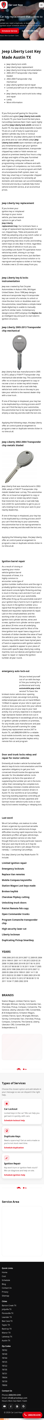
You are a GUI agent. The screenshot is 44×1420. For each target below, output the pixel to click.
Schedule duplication (14, 1147)
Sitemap (5, 1295)
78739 (4, 1381)
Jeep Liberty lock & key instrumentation (24, 70)
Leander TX (7, 1317)
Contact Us (7, 1288)
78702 (4, 1350)
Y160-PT (17, 489)
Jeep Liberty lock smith (17, 64)
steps (24, 422)
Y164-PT (20, 374)
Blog (4, 1284)
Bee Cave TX (7, 1321)
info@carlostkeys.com (17, 1398)
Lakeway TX (7, 1336)
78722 (4, 1366)
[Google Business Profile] (23, 1406)
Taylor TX (6, 1325)
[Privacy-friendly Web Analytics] (22, 1419)
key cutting (16, 160)
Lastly (9, 99)
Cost (4, 1276)
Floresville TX (7, 1313)
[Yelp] (17, 1406)
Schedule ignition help (14, 1175)
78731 (4, 1373)
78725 (4, 1362)
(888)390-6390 (15, 1395)
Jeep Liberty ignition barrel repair (21, 85)
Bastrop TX (6, 1328)
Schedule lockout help (14, 1120)
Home (4, 1272)
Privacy (5, 1292)
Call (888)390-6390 (30, 31)
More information (15, 102)
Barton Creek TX (9, 1305)
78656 (4, 1385)
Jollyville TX (6, 1309)
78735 (4, 1369)
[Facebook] (10, 1406)
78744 (4, 1358)
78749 (4, 1354)
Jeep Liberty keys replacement (20, 67)
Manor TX (6, 1332)
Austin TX (6, 1340)
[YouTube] (4, 1406)
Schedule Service (9, 31)
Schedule (6, 1280)
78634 (4, 1377)
